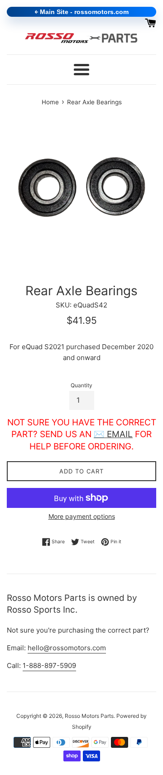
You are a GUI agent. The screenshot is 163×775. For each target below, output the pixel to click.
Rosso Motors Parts (89, 715)
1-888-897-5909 (49, 665)
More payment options (81, 516)
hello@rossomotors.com (67, 647)
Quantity (81, 385)
